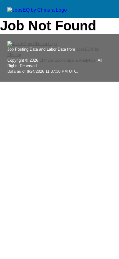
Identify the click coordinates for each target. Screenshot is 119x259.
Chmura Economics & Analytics (67, 60)
